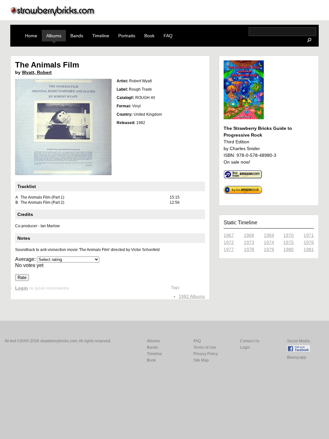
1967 (229, 235)
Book (149, 35)
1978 (249, 249)
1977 (229, 249)
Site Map (201, 360)
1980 (288, 249)
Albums (53, 35)
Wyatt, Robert (37, 72)
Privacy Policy (205, 354)
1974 (269, 242)
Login (21, 288)
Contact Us (249, 341)
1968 (249, 235)
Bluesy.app (296, 357)
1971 (309, 235)
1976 (309, 242)
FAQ (168, 35)
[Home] (53, 15)
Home (31, 35)
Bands (76, 35)
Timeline (100, 35)
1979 (269, 249)
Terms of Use (204, 347)
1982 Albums (192, 296)
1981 (309, 249)
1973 (249, 242)
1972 (229, 242)
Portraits (126, 35)
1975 (288, 242)
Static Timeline (240, 222)
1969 (269, 235)
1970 (288, 235)
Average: (26, 259)
